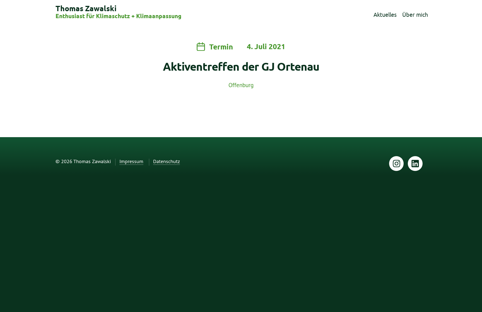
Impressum (131, 162)
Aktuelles (385, 14)
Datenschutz (166, 162)
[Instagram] (396, 163)
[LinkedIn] (415, 163)
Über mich (415, 14)
